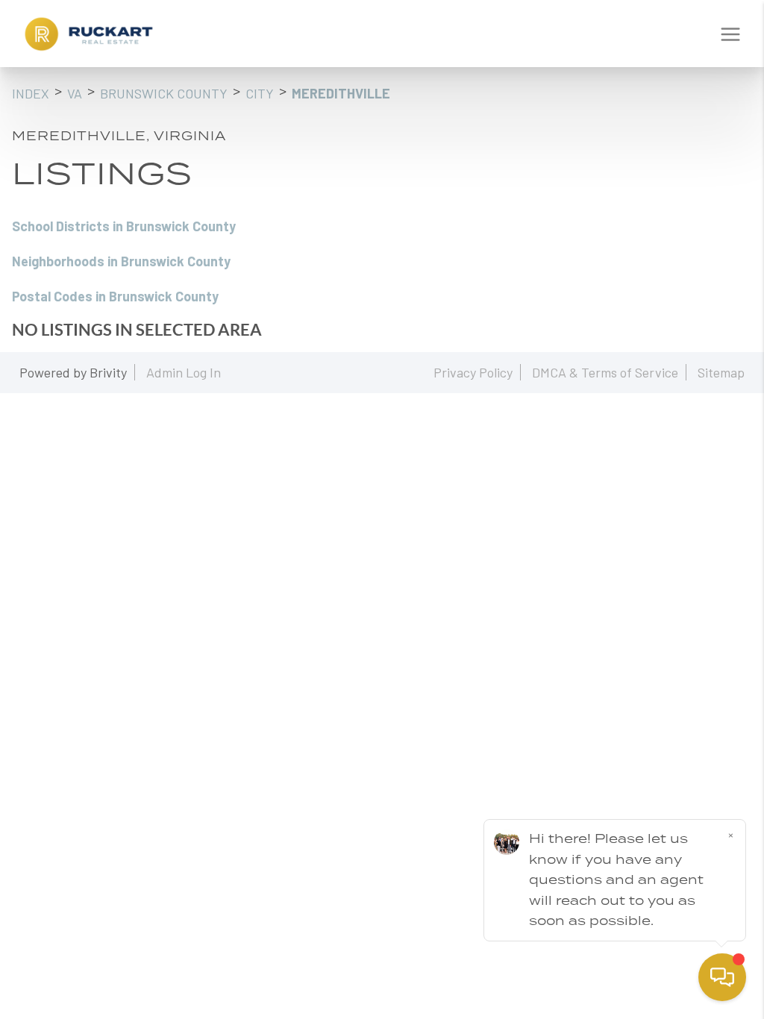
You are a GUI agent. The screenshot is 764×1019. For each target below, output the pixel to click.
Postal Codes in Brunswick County (115, 296)
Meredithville (341, 93)
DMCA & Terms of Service (605, 372)
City (259, 93)
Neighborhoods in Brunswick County (121, 261)
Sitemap (721, 372)
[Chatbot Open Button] (722, 977)
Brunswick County (164, 93)
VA (74, 93)
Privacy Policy (473, 372)
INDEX (30, 93)
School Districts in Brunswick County (124, 226)
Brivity (108, 372)
